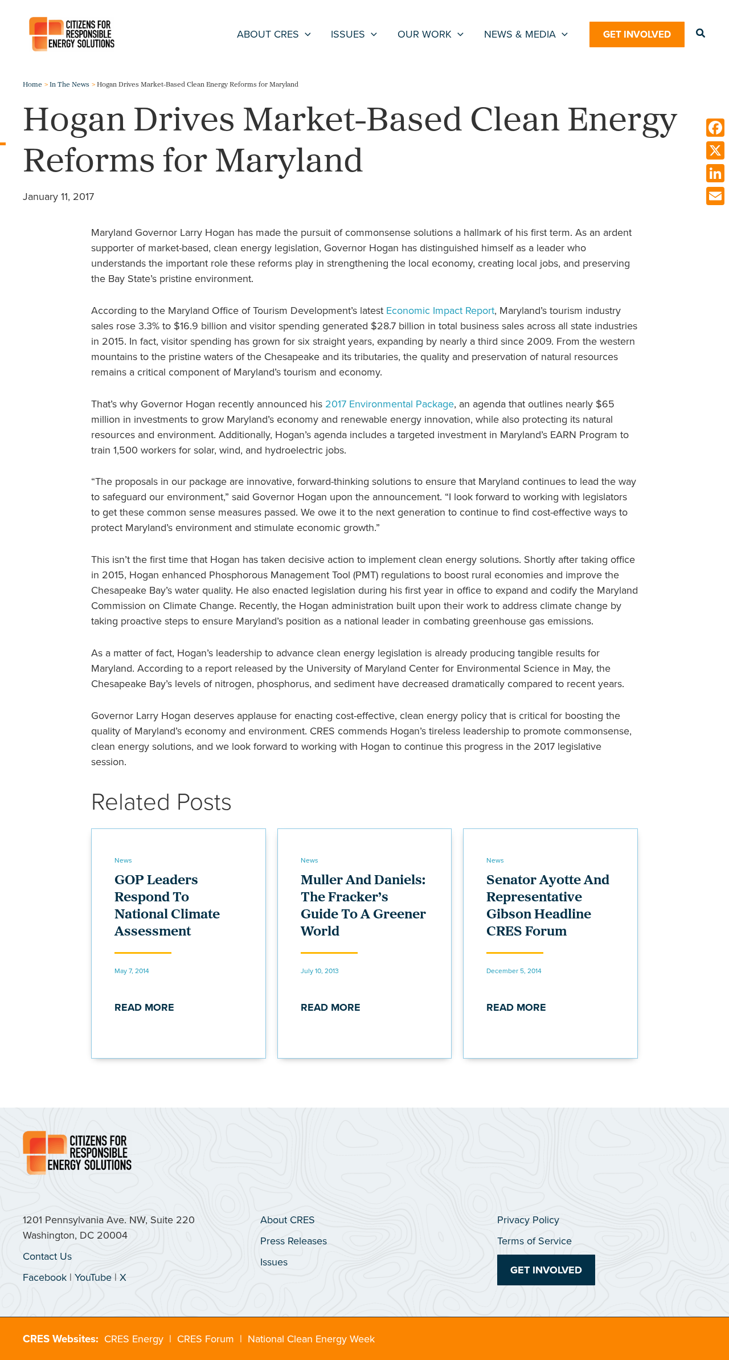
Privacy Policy (528, 1219)
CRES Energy (133, 1339)
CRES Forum (205, 1339)
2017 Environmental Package (389, 404)
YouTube (93, 1277)
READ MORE (144, 1007)
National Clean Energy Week (311, 1339)
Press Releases (293, 1241)
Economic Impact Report (440, 310)
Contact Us (47, 1256)
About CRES (287, 1219)
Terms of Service (534, 1241)
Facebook (45, 1277)
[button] (305, 34)
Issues (274, 1262)
